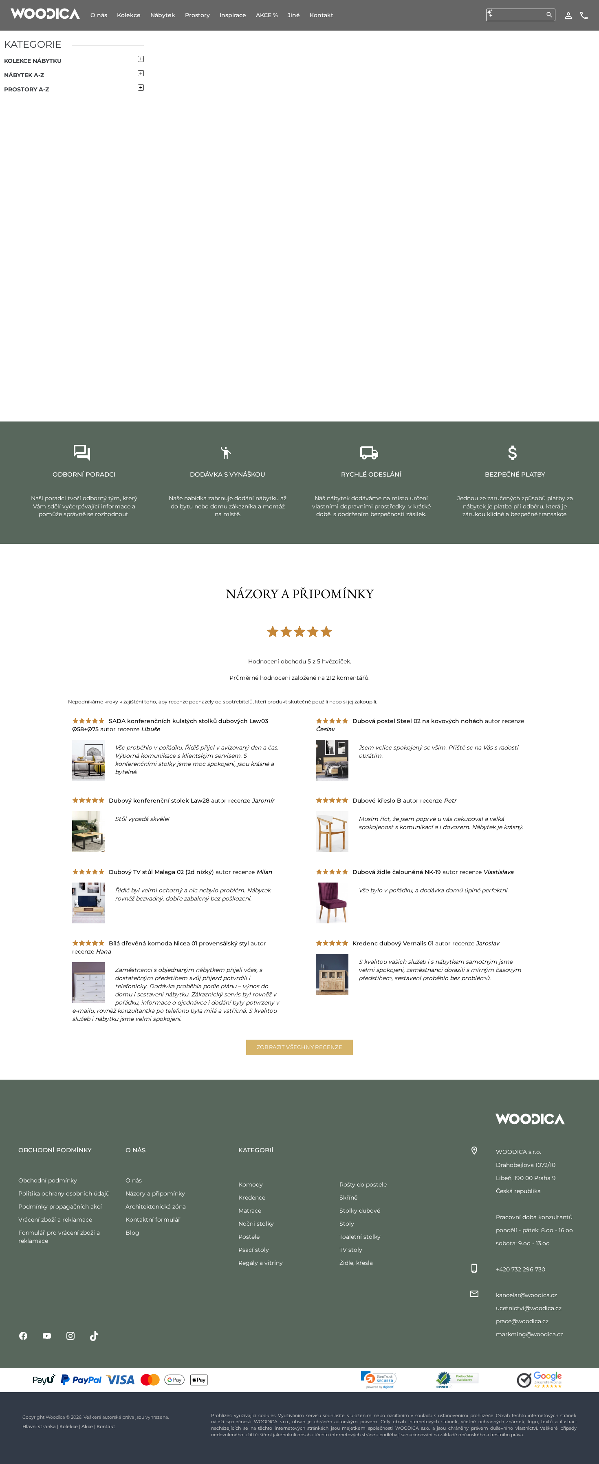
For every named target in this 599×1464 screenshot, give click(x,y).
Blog (132, 1232)
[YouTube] (47, 1335)
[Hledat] (549, 15)
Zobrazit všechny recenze (300, 1047)
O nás (134, 1180)
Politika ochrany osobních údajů (64, 1193)
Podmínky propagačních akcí (60, 1206)
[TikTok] (94, 1335)
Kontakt (106, 1426)
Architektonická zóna (156, 1206)
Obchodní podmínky (47, 1180)
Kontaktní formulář (153, 1219)
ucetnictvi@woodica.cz (529, 1308)
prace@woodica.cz (522, 1321)
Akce (87, 1426)
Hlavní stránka (39, 1426)
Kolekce (68, 1426)
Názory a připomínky (155, 1193)
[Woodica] (45, 13)
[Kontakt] (584, 15)
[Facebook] (23, 1335)
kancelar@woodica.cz (526, 1295)
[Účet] (568, 15)
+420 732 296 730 (520, 1269)
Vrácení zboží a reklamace (55, 1219)
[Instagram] (70, 1335)
